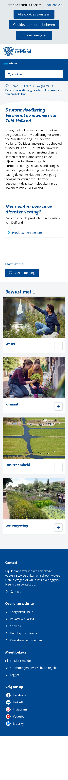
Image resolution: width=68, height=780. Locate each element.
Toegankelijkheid (21, 612)
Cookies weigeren (34, 35)
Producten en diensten (28, 233)
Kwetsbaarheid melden (26, 640)
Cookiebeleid (54, 5)
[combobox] (34, 74)
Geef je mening (24, 273)
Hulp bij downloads (23, 633)
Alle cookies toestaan (34, 14)
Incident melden (21, 661)
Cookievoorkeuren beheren (34, 24)
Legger (14, 675)
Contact (15, 591)
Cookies (15, 626)
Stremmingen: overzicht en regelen (34, 668)
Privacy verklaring (22, 619)
